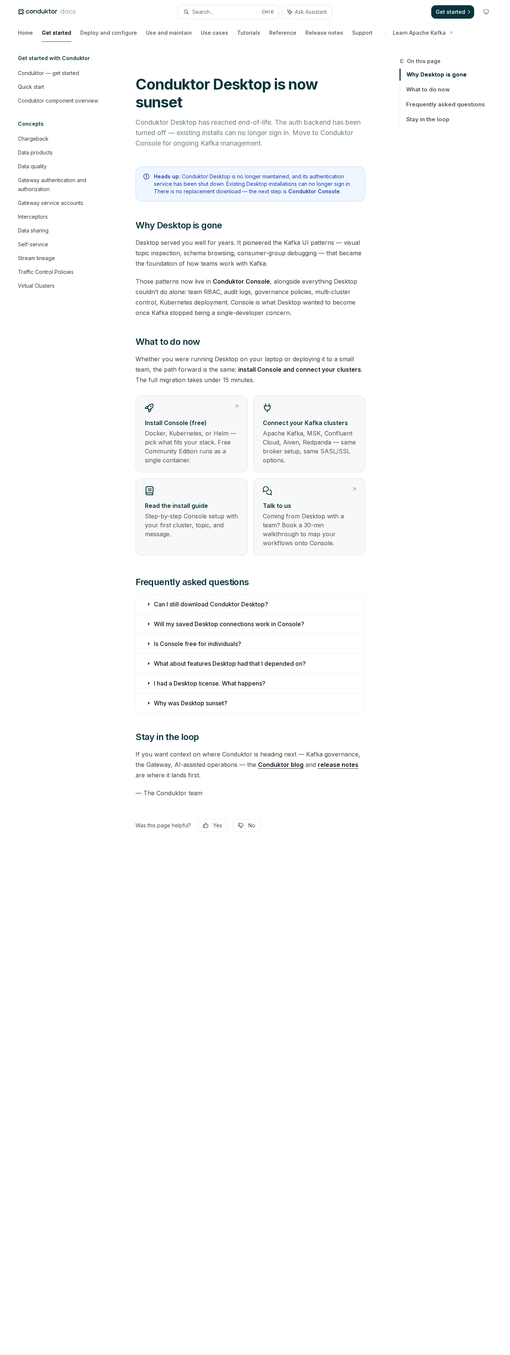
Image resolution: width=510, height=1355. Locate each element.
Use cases (214, 32)
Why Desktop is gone (437, 74)
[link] (191, 434)
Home (25, 32)
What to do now (428, 89)
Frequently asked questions (445, 104)
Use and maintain (169, 32)
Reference (282, 32)
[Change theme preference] (486, 12)
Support (362, 32)
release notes (338, 764)
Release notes (324, 32)
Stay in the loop (428, 119)
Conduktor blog (281, 764)
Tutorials (248, 32)
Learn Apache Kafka (419, 32)
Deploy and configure (108, 32)
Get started (56, 32)
